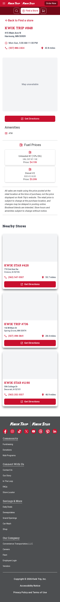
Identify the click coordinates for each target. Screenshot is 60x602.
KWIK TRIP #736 (16, 324)
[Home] (30, 424)
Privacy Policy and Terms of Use (30, 592)
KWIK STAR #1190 (17, 382)
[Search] (16, 11)
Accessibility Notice (30, 585)
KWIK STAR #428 (16, 265)
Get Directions (32, 118)
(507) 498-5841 (16, 336)
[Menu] (4, 3)
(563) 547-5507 (16, 277)
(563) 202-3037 (16, 394)
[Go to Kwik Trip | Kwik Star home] (21, 3)
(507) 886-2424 (16, 48)
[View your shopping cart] (43, 10)
